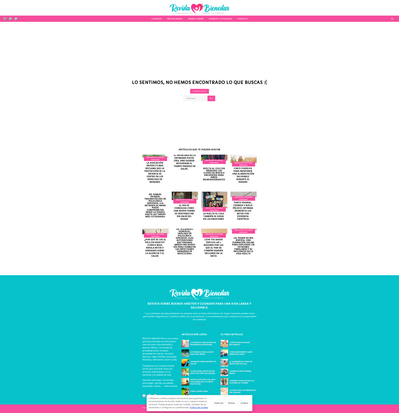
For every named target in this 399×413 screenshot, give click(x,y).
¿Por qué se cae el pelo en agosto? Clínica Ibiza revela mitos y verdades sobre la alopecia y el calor (155, 247)
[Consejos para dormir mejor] (224, 372)
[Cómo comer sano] (185, 391)
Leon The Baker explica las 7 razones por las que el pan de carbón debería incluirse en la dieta (214, 247)
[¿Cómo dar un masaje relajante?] (224, 343)
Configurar (244, 403)
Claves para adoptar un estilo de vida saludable (202, 372)
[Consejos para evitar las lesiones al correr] (224, 382)
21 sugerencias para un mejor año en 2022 (240, 362)
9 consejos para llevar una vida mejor (201, 353)
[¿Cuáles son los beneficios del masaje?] (224, 391)
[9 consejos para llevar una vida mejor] (185, 353)
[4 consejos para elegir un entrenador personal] (185, 343)
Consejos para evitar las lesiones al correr (241, 382)
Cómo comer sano (199, 391)
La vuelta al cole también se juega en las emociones (213, 216)
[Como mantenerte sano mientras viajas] (224, 353)
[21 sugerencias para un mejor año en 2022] (224, 362)
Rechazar (231, 403)
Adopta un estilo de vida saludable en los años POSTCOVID (202, 382)
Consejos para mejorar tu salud (203, 362)
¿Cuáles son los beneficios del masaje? (242, 391)
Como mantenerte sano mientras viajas (241, 353)
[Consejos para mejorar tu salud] (185, 362)
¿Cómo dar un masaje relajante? (239, 343)
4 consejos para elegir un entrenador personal (203, 343)
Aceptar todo (219, 403)
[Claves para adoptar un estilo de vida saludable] (185, 372)
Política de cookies (199, 407)
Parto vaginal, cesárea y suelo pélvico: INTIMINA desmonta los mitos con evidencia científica (243, 210)
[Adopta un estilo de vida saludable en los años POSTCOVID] (185, 382)
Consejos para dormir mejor (240, 372)
